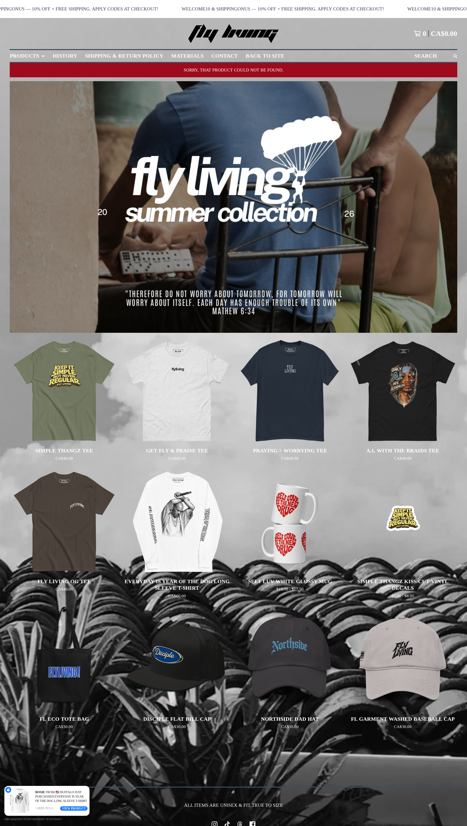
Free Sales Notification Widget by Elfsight (33, 819)
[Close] (88, 786)
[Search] (455, 56)
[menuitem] (27, 56)
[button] (233, 9)
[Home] (234, 33)
